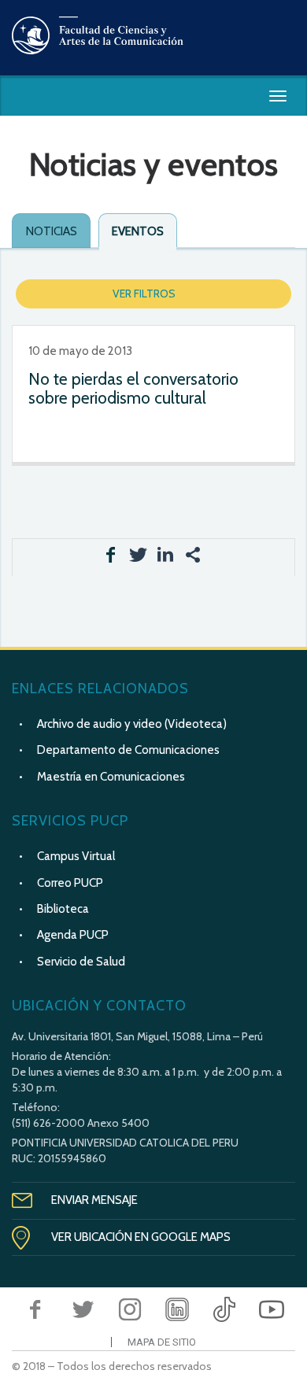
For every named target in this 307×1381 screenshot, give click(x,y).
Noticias (51, 231)
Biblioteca (63, 909)
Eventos (138, 231)
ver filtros (144, 293)
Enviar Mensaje (94, 1200)
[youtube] (272, 1309)
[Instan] (130, 1309)
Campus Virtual (76, 856)
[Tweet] (83, 1309)
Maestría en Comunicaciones (111, 777)
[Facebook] (35, 1309)
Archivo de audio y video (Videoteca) (132, 724)
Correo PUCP (70, 883)
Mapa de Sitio (162, 1342)
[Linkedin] (177, 1309)
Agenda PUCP (73, 935)
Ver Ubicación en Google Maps (141, 1237)
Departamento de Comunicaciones (128, 750)
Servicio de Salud (81, 962)
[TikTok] (224, 1309)
